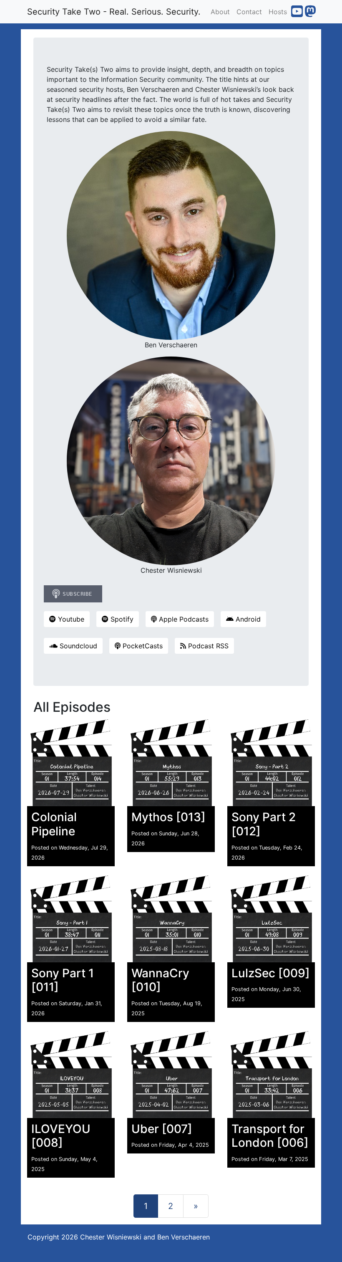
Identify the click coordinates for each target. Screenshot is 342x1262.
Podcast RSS (207, 646)
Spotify (120, 619)
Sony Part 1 (62, 973)
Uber (145, 1129)
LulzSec (253, 973)
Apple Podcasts (183, 619)
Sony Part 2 (263, 817)
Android (247, 619)
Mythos (152, 817)
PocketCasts (142, 646)
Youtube (70, 619)
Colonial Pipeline (54, 824)
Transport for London (267, 1136)
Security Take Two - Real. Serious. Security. (114, 12)
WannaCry (160, 973)
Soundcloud (77, 646)
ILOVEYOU (61, 1129)
